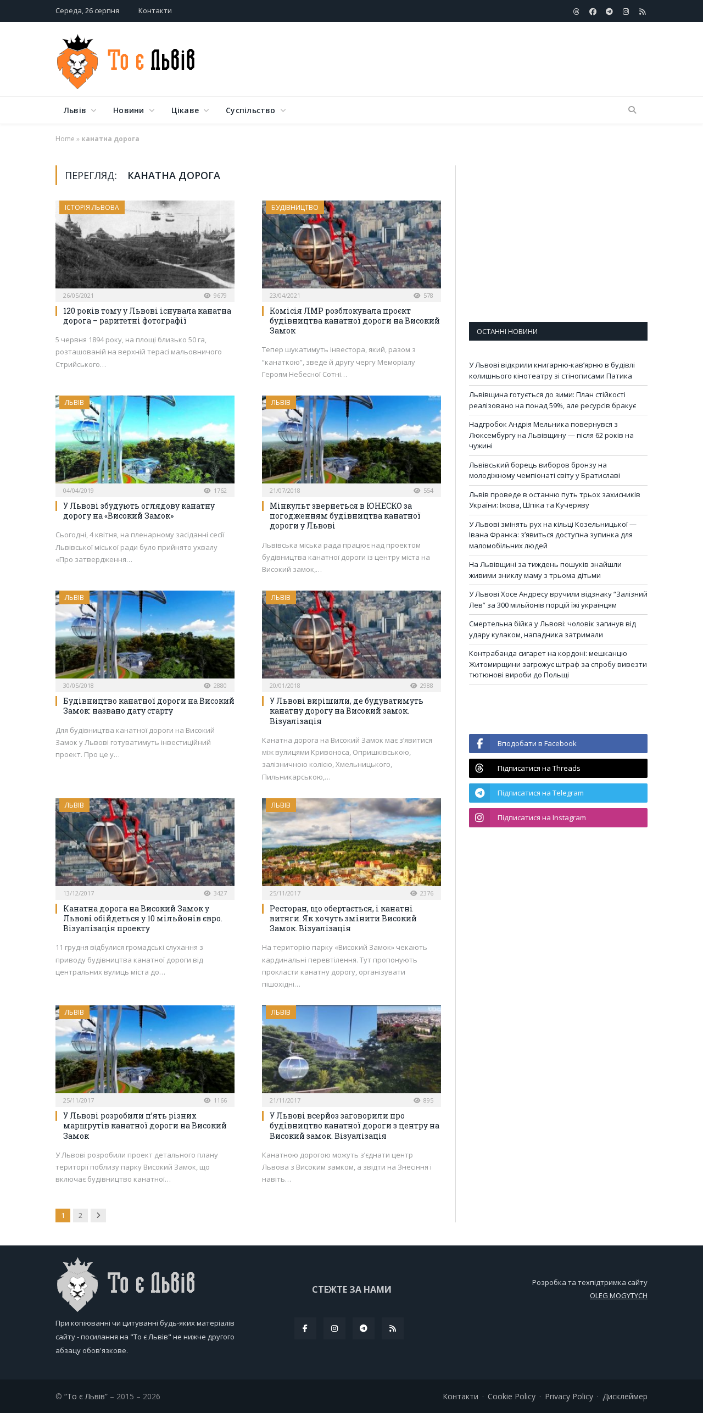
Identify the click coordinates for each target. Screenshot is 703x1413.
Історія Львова (92, 207)
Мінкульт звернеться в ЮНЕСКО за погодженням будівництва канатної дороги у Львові (345, 515)
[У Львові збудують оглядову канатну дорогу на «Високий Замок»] (145, 443)
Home (65, 138)
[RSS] (393, 1328)
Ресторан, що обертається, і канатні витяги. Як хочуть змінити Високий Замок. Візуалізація (343, 918)
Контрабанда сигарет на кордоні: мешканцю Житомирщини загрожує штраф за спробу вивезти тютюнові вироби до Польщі (558, 664)
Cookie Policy (511, 1396)
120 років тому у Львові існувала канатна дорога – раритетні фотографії (147, 315)
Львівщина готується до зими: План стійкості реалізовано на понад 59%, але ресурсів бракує (552, 400)
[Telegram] (364, 1328)
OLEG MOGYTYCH (619, 1295)
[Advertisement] (448, 60)
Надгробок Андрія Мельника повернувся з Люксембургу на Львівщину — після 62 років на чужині (551, 434)
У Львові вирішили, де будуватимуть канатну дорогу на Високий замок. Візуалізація (346, 711)
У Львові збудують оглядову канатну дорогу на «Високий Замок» (139, 510)
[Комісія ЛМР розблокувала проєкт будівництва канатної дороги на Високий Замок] (351, 248)
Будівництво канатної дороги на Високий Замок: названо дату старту (149, 706)
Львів (75, 110)
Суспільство (250, 110)
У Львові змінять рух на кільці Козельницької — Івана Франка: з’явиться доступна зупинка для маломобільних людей (553, 534)
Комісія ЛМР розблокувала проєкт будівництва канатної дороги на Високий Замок (355, 320)
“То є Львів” (86, 1396)
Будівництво (295, 207)
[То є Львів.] (126, 59)
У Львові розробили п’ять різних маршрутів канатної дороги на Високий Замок (145, 1125)
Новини (128, 110)
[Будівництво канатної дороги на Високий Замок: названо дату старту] (145, 638)
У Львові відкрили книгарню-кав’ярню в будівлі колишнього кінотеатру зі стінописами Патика (552, 370)
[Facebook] (305, 1328)
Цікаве (185, 110)
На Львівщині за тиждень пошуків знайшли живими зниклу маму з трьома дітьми (545, 569)
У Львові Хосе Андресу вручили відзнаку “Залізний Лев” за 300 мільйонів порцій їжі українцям (558, 599)
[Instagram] (334, 1328)
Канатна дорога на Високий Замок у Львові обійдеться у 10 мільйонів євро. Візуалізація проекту (142, 918)
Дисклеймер (625, 1396)
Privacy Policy (569, 1396)
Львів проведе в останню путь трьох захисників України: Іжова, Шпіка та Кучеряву (554, 499)
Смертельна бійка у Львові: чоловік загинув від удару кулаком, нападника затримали (552, 629)
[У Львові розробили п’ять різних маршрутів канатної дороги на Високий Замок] (145, 1052)
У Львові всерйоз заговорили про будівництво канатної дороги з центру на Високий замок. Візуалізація (354, 1125)
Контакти (155, 10)
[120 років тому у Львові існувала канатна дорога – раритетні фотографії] (145, 248)
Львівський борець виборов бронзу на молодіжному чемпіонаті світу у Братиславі (544, 470)
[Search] (632, 110)
